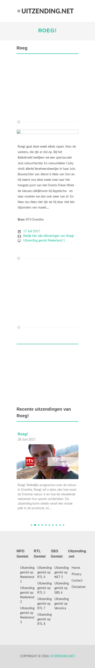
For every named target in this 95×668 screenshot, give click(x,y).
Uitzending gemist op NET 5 (61, 572)
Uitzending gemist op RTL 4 (44, 572)
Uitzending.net (62, 656)
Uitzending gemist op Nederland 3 (27, 615)
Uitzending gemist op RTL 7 (44, 604)
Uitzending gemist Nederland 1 (44, 240)
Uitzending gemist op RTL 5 (44, 588)
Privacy (76, 574)
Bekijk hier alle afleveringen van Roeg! (48, 236)
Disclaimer (79, 587)
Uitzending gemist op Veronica (61, 604)
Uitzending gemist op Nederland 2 (27, 595)
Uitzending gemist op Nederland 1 (27, 574)
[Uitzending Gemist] (47, 11)
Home (76, 567)
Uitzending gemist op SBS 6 (61, 588)
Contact (77, 580)
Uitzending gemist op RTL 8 (44, 619)
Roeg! (47, 30)
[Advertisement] (47, 87)
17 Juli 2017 (31, 231)
